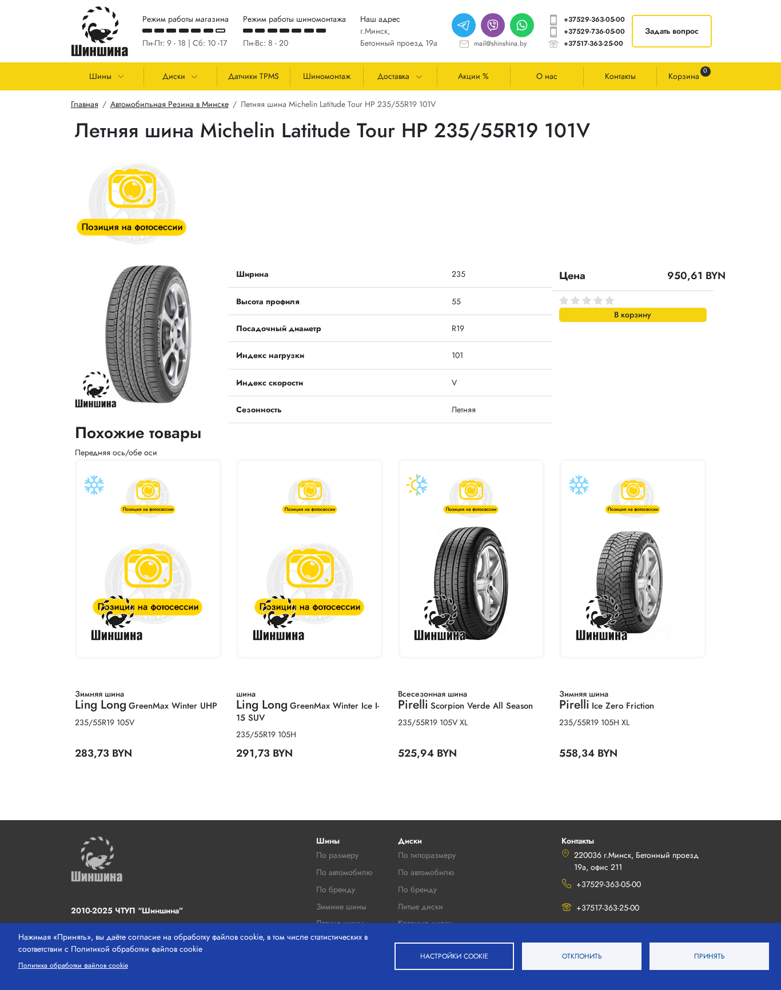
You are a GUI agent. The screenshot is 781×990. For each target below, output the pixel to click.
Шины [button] (100, 76)
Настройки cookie (454, 956)
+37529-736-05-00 (594, 31)
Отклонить (582, 956)
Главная (84, 104)
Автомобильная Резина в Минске (169, 104)
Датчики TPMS (253, 76)
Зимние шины (341, 906)
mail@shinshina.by (500, 43)
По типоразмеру (427, 855)
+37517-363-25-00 (593, 43)
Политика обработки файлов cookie (73, 965)
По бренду (417, 889)
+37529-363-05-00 (594, 19)
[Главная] (99, 31)
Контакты (620, 76)
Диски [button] (173, 76)
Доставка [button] (393, 76)
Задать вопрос (672, 31)
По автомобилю (344, 872)
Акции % (473, 76)
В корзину (632, 314)
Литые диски (420, 906)
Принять (709, 956)
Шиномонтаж (326, 76)
